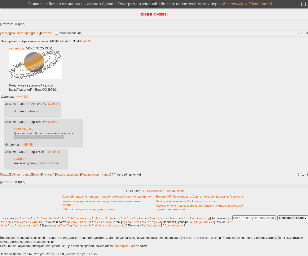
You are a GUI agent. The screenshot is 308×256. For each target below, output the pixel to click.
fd (195, 222)
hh (71, 218)
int (144, 225)
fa (50, 218)
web (109, 222)
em (45, 218)
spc (165, 218)
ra (95, 222)
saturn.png (16, 48)
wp (201, 218)
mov (110, 218)
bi (23, 218)
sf (148, 218)
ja (200, 222)
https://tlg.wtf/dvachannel (249, 4)
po (150, 225)
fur (64, 225)
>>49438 (27, 144)
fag (124, 225)
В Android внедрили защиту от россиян (88, 209)
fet (111, 225)
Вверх (37, 174)
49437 (55, 122)
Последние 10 (174, 190)
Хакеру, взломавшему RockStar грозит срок (185, 201)
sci (142, 218)
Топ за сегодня (151, 190)
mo (103, 218)
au (17, 218)
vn (212, 222)
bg (123, 222)
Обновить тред (21, 33)
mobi (82, 222)
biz (28, 218)
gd (69, 222)
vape (83, 225)
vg (153, 222)
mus (16, 222)
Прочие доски (173, 225)
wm (194, 218)
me (82, 218)
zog (207, 218)
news (157, 225)
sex (117, 225)
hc (100, 225)
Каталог (46, 33)
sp (158, 218)
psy (130, 218)
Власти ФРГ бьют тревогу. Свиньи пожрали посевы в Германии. (200, 196)
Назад (5, 33)
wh (187, 218)
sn (153, 218)
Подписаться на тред (95, 174)
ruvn (136, 222)
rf (39, 225)
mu (118, 218)
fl (60, 218)
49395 (56, 104)
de (230, 218)
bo (34, 218)
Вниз (36, 33)
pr (89, 222)
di (4, 222)
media (21, 225)
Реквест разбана (67, 174)
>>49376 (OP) (23, 129)
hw (75, 222)
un (176, 218)
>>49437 (22, 96)
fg (58, 225)
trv (41, 222)
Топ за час (131, 190)
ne (124, 218)
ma (206, 222)
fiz (55, 218)
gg (70, 225)
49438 (56, 152)
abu (33, 225)
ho (95, 225)
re (137, 218)
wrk (34, 222)
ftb (65, 218)
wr (159, 222)
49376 (89, 41)
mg (89, 218)
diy (9, 222)
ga (76, 225)
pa (23, 222)
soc (11, 225)
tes (144, 222)
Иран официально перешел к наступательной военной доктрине (106, 196)
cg (129, 222)
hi (76, 218)
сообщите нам (124, 246)
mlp (96, 218)
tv (171, 218)
